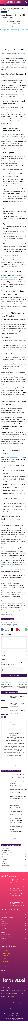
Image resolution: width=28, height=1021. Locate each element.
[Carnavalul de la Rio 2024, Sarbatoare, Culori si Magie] (5, 820)
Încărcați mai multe (14, 834)
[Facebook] (4, 757)
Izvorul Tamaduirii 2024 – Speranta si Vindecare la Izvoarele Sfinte (18, 789)
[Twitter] (12, 1006)
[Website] (21, 757)
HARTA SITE (5, 961)
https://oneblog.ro (14, 735)
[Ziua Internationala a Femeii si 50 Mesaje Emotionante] (5, 805)
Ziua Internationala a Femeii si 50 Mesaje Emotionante (17, 804)
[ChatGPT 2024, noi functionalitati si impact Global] (5, 705)
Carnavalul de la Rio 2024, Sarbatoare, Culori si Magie (7, 686)
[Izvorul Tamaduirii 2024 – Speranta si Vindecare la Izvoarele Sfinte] (5, 712)
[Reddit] (16, 757)
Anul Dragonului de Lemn (12, 65)
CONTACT (5, 958)
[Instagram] (6, 757)
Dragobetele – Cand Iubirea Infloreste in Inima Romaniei (22, 686)
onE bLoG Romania (5, 8)
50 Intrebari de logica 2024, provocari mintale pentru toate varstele (17, 827)
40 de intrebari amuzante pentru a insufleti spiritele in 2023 (18, 894)
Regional (3, 700)
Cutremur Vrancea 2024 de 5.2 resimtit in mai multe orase (17, 775)
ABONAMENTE (6, 950)
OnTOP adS (17, 1015)
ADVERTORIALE (6, 953)
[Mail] (9, 757)
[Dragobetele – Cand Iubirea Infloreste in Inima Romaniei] (5, 813)
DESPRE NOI (5, 956)
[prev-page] (2, 717)
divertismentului (14, 277)
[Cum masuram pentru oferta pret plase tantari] (5, 888)
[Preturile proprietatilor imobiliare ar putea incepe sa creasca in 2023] (5, 881)
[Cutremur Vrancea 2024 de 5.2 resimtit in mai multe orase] (5, 698)
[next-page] (5, 717)
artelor (6, 277)
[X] (19, 757)
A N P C (4, 964)
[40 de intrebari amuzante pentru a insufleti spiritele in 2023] (5, 895)
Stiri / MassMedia (4, 714)
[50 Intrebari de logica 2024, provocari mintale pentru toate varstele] (5, 828)
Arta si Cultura (13, 8)
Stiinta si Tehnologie (5, 707)
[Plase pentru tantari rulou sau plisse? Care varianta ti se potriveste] (5, 902)
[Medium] (11, 757)
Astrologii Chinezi (5, 134)
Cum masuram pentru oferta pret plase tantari (17, 887)
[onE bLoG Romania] (8, 21)
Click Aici (13, 996)
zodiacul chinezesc (9, 564)
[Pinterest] (14, 757)
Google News (14, 625)
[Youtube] (24, 757)
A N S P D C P (5, 966)
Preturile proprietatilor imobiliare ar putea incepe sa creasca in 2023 (18, 880)
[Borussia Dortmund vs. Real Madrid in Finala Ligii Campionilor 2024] (5, 798)
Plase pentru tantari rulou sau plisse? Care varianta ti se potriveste (17, 902)
